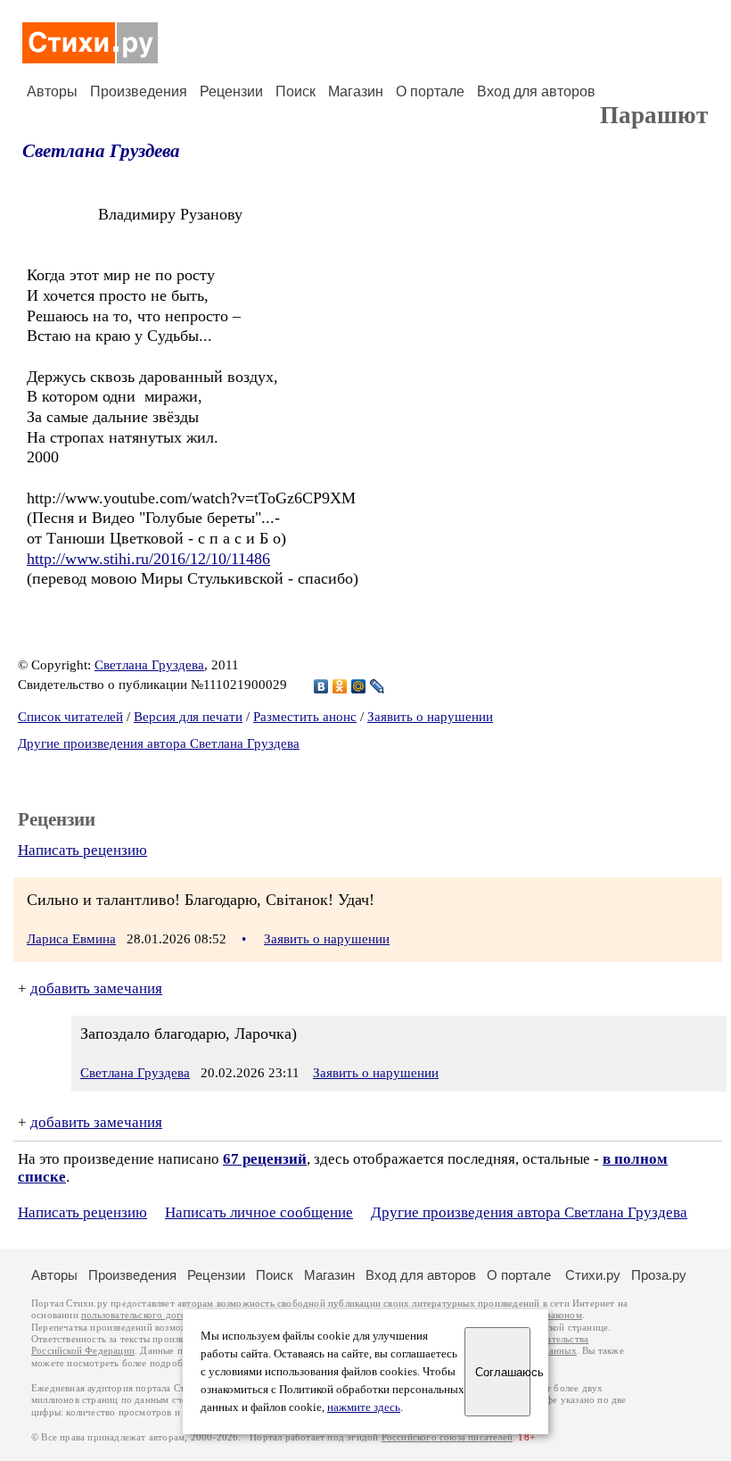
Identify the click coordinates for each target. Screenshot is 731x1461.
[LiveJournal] (377, 686)
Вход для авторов (536, 91)
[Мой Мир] (358, 686)
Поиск (295, 91)
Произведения (138, 91)
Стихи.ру (592, 1275)
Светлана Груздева (101, 151)
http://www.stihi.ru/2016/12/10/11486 (148, 559)
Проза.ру (658, 1275)
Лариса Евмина (71, 939)
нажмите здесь (363, 1407)
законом (563, 1315)
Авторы (52, 91)
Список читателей (70, 717)
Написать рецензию (82, 850)
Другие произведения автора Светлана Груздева (159, 743)
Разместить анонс (305, 717)
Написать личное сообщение (259, 1212)
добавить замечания (96, 988)
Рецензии (231, 91)
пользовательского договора (144, 1315)
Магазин (355, 91)
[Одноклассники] (340, 686)
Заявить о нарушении (430, 717)
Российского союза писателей (447, 1437)
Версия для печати (188, 717)
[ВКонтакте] (321, 686)
